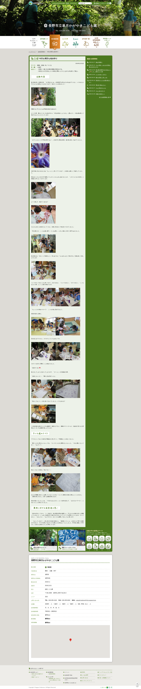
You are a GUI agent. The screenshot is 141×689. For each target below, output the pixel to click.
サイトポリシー (102, 675)
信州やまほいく (36, 3)
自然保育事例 (41, 51)
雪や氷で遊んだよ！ (101, 85)
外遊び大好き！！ (100, 94)
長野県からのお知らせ (70, 682)
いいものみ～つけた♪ (101, 74)
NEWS (83, 672)
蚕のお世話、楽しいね (101, 77)
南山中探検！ (99, 62)
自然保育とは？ (34, 672)
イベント (67, 672)
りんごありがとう (100, 91)
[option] (43, 540)
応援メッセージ (35, 677)
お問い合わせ (85, 677)
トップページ (32, 51)
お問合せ (97, 3)
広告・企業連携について (104, 677)
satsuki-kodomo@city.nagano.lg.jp (86, 600)
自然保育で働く (69, 675)
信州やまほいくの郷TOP (37, 668)
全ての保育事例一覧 (104, 97)
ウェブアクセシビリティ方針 (105, 672)
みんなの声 (50, 676)
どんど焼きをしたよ (101, 88)
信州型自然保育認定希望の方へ (71, 678)
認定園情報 (50, 672)
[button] (138, 685)
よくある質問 (85, 675)
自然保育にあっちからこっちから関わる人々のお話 (54, 680)
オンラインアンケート (87, 680)
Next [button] (83, 543)
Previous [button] (31, 543)
